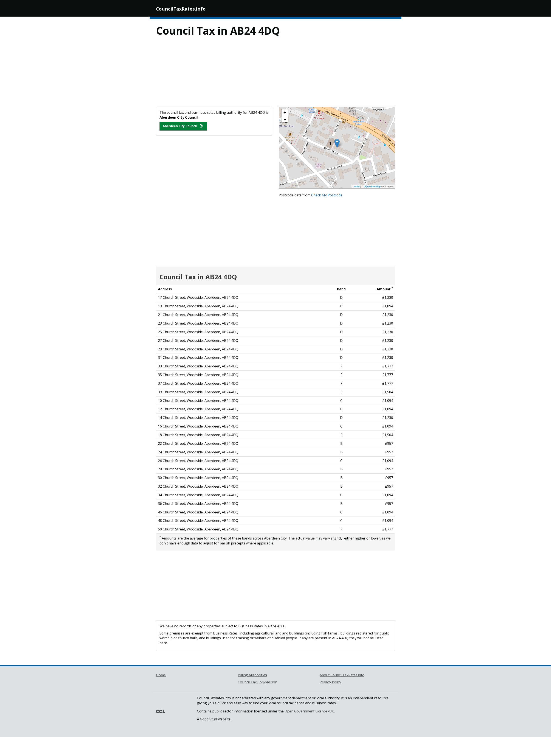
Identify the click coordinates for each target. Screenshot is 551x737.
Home (161, 675)
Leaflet (356, 186)
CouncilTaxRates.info (181, 9)
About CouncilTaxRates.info (342, 675)
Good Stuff (208, 719)
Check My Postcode (326, 195)
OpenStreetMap (372, 186)
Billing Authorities (252, 675)
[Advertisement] (275, 74)
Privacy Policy (330, 682)
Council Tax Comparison (257, 682)
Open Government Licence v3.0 (309, 711)
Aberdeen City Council (180, 126)
